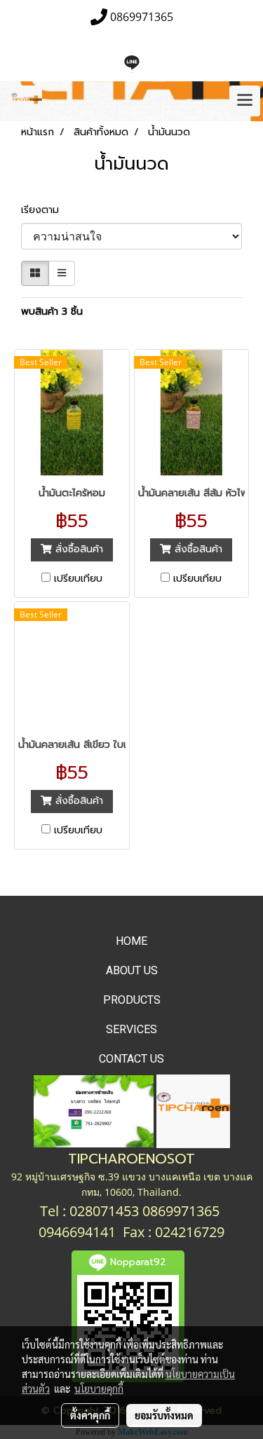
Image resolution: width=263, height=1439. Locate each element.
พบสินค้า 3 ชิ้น (52, 311)
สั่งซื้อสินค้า (77, 549)
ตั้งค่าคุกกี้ (90, 1415)
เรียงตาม (45, 210)
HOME (131, 941)
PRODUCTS (132, 1000)
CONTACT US (131, 1058)
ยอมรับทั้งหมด (164, 1415)
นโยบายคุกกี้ (98, 1388)
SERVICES (131, 1029)
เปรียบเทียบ (78, 579)
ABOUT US (132, 970)
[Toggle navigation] (244, 101)
